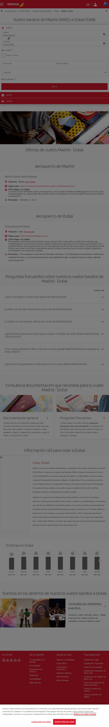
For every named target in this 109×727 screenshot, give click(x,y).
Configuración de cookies (41, 721)
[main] (54, 716)
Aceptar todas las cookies (64, 721)
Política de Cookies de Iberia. (85, 714)
